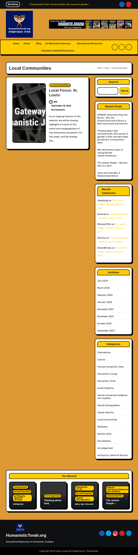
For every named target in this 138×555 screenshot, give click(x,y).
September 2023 (106, 330)
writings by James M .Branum (112, 455)
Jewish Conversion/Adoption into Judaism (117, 490)
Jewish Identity (105, 412)
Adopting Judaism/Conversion (58, 51)
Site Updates (104, 441)
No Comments (58, 110)
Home (16, 43)
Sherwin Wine (104, 434)
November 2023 (105, 316)
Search (113, 81)
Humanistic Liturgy (107, 374)
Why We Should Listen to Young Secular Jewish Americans (110, 153)
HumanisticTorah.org (26, 535)
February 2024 (105, 295)
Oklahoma (102, 426)
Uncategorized (105, 448)
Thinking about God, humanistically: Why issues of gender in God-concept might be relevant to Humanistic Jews (112, 137)
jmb (55, 102)
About (27, 43)
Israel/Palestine (105, 388)
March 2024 (103, 288)
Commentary (104, 352)
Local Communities (59, 85)
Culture (101, 359)
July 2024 (102, 281)
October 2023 (104, 323)
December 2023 (105, 309)
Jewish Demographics (108, 405)
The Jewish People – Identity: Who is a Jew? (110, 204)
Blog (38, 43)
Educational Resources (90, 43)
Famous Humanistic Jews (110, 366)
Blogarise (77, 551)
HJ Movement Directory (58, 43)
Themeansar (92, 551)
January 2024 (104, 302)
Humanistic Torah (106, 381)
